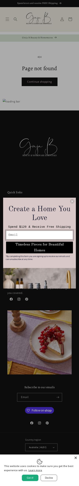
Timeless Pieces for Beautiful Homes (39, 247)
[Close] (76, 458)
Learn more (35, 470)
